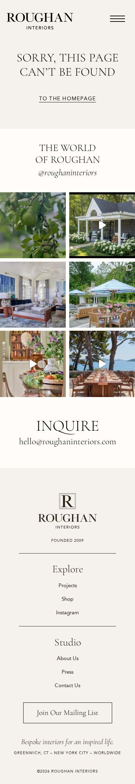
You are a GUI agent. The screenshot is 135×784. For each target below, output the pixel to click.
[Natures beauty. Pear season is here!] (33, 225)
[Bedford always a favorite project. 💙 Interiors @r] (33, 295)
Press (67, 672)
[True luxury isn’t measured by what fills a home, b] (102, 364)
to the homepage (67, 99)
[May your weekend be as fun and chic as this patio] (102, 295)
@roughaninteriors (67, 172)
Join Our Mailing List (67, 712)
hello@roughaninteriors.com (67, 441)
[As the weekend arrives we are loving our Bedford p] (102, 225)
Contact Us (67, 685)
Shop (67, 599)
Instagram (67, 612)
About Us (68, 658)
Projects (67, 585)
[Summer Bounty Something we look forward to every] (33, 364)
